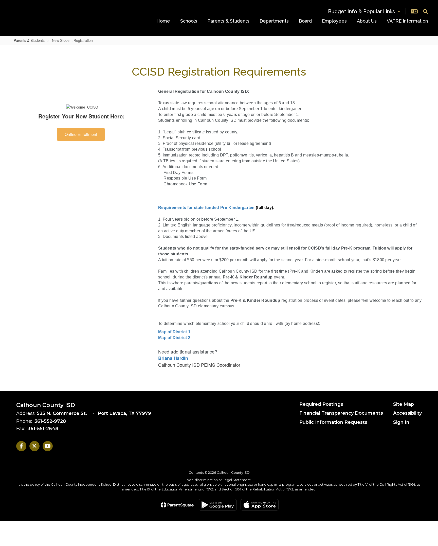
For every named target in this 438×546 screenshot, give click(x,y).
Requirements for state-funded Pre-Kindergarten (206, 207)
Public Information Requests (333, 422)
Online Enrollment (81, 134)
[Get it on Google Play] (218, 504)
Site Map (403, 404)
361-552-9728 (50, 421)
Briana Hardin (173, 358)
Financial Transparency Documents (341, 413)
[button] (364, 11)
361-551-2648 (43, 428)
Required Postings (321, 404)
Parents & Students (29, 40)
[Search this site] (425, 11)
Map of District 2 (174, 338)
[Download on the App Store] (260, 504)
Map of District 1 (174, 332)
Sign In (401, 422)
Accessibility (407, 413)
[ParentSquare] (177, 505)
